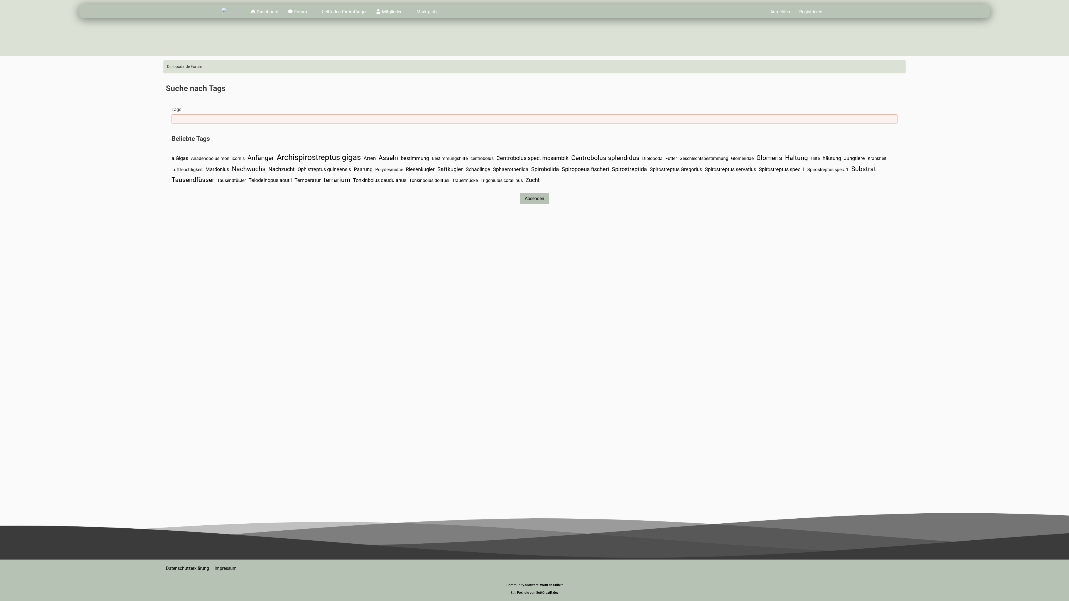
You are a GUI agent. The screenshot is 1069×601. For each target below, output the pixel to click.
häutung (832, 158)
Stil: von (534, 593)
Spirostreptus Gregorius (676, 169)
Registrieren (810, 11)
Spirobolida (545, 169)
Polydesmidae (389, 169)
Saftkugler (450, 169)
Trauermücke (465, 180)
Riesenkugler (420, 169)
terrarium (336, 180)
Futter (671, 158)
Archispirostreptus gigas (319, 157)
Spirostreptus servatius (730, 169)
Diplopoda (652, 158)
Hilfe (815, 158)
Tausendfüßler (231, 180)
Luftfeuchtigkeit (187, 169)
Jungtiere (854, 158)
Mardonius (217, 169)
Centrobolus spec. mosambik (532, 158)
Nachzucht (281, 169)
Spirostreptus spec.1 (782, 169)
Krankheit (877, 158)
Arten (370, 158)
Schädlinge (478, 169)
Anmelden (780, 11)
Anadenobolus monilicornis (218, 158)
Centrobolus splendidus (605, 158)
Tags (176, 109)
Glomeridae (742, 158)
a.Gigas (179, 158)
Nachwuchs (249, 169)
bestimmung (415, 158)
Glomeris (769, 158)
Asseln (388, 158)
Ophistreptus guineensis (324, 169)
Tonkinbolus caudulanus (379, 180)
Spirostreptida (629, 169)
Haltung (796, 158)
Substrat (863, 169)
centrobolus (482, 158)
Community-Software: (534, 585)
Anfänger (260, 158)
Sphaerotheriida (510, 169)
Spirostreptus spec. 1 (828, 169)
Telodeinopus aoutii (270, 180)
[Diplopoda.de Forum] (231, 11)
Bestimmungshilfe (450, 158)
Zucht (533, 180)
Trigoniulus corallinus (501, 180)
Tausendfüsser (192, 180)
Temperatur (308, 180)
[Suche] (837, 11)
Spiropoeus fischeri (585, 169)
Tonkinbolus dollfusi (429, 180)
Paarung (363, 169)
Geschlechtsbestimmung (704, 158)
